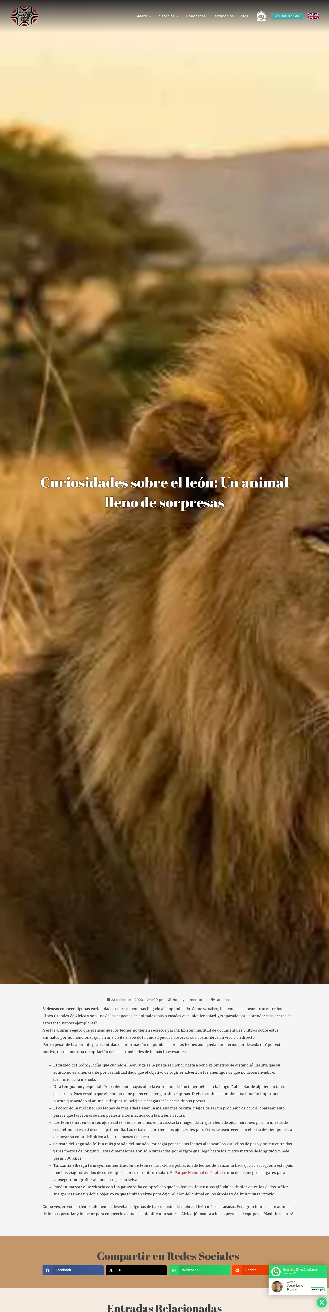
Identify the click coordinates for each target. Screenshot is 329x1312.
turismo (222, 1000)
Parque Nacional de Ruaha (197, 1172)
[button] (149, 16)
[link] (313, 16)
